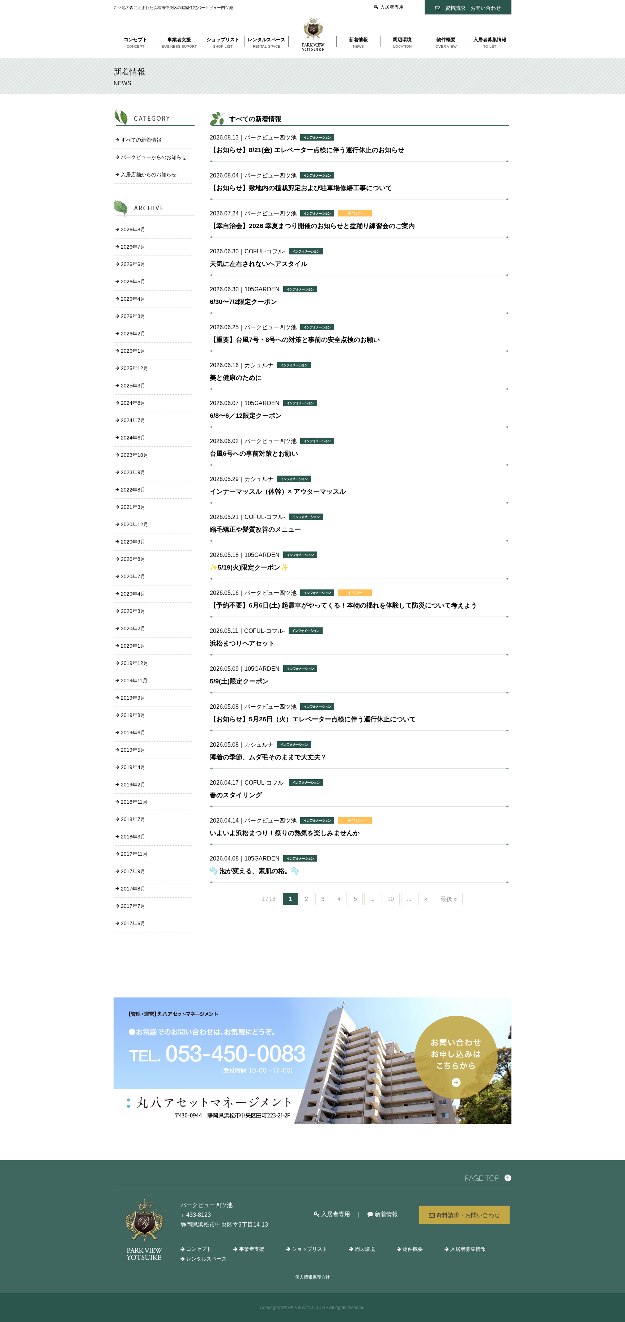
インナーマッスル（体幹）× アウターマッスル (278, 491)
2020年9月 (133, 542)
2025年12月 (134, 368)
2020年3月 (133, 611)
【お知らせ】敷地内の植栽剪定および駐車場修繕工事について (301, 188)
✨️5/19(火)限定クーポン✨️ (249, 567)
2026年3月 (133, 316)
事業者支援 (251, 1249)
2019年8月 (133, 715)
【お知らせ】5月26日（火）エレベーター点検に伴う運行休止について (313, 719)
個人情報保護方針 (312, 1277)
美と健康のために (236, 377)
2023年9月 (133, 472)
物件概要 (412, 1249)
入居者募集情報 (467, 1249)
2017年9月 (133, 871)
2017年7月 (133, 906)
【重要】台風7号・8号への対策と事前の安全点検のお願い (295, 339)
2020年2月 (133, 628)
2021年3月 (133, 507)
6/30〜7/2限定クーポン (243, 301)
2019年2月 (133, 784)
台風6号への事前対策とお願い (254, 453)
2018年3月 (133, 837)
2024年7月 (133, 420)
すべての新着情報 (141, 140)
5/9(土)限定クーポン (239, 681)
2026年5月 (133, 281)
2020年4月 (133, 594)
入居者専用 (391, 7)
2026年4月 (133, 299)
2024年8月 (133, 403)
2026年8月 (133, 229)
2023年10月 (134, 455)
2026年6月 (133, 264)
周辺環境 (364, 1249)
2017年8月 (133, 889)
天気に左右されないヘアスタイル (258, 263)
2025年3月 (133, 386)
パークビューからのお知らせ (154, 157)
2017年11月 (134, 854)
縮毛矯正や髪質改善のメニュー (255, 529)
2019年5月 (133, 750)
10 (390, 899)
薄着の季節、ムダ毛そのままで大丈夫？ (268, 757)
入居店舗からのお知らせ (149, 174)
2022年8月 (133, 490)
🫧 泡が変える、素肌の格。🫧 (254, 871)
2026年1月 (133, 351)
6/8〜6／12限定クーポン (246, 415)
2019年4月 (133, 767)
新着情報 (385, 1214)
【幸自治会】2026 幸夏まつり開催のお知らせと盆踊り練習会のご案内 (312, 225)
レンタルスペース (206, 1259)
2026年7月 (133, 247)
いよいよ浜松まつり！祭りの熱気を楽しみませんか (285, 833)
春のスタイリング (236, 795)
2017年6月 (133, 923)
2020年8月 (133, 559)
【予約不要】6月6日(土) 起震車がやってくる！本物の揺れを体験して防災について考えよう (343, 605)
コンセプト (198, 1249)
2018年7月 (133, 819)
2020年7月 (133, 576)
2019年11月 (134, 680)
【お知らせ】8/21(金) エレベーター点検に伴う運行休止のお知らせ (307, 150)
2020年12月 (134, 524)
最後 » (449, 899)
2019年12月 (134, 663)
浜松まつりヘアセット (242, 643)
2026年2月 (133, 333)
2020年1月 (133, 646)
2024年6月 (133, 438)
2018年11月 (134, 802)
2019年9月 (133, 698)
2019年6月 (133, 732)
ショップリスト (308, 1249)
